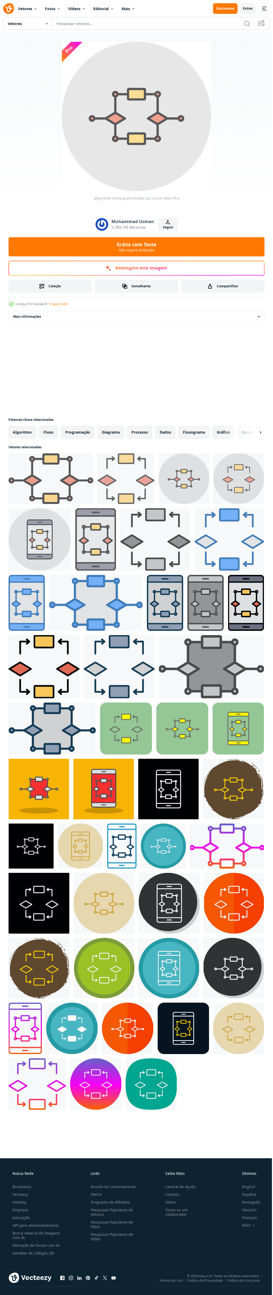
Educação (20, 1217)
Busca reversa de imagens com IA (35, 1235)
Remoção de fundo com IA (35, 1245)
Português (248, 1202)
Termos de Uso (167, 1280)
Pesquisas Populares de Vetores (110, 1212)
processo (139, 432)
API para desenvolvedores (35, 1225)
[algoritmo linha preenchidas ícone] (246, 603)
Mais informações (27, 316)
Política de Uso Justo (239, 1280)
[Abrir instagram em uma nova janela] (71, 1278)
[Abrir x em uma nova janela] (105, 1278)
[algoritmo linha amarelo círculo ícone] (80, 846)
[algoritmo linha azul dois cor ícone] (121, 846)
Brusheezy (21, 1186)
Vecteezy (19, 1194)
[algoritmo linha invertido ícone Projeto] (168, 789)
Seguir (166, 227)
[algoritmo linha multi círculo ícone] (163, 846)
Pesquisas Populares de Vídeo (110, 1236)
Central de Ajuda (178, 1186)
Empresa (20, 1209)
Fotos (50, 8)
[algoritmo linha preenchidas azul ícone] (229, 539)
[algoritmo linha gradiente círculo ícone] (95, 1084)
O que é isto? (58, 304)
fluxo (48, 432)
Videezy (19, 1202)
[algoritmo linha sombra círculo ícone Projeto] (169, 903)
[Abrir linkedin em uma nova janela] (79, 1278)
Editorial (101, 8)
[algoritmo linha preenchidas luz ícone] (51, 478)
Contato (169, 1194)
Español (246, 1194)
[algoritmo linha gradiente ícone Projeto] (227, 846)
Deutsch (246, 1209)
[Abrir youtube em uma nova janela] (113, 1278)
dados (165, 432)
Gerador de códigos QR (33, 1253)
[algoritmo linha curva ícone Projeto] (151, 1084)
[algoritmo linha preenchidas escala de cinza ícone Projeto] (155, 539)
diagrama (111, 432)
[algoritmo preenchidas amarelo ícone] (126, 729)
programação (77, 432)
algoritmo (22, 432)
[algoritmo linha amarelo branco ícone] (234, 903)
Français (246, 1217)
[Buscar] (243, 23)
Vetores (25, 8)
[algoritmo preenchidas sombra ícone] (39, 789)
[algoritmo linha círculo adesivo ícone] (233, 789)
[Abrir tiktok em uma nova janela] (96, 1278)
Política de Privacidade (201, 1280)
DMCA (94, 1194)
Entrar (244, 8)
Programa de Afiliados (109, 1202)
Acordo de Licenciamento (111, 1186)
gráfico (223, 432)
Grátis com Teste (135, 246)
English (245, 1186)
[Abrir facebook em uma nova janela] (62, 1278)
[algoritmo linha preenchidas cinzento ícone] (165, 603)
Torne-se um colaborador (174, 1212)
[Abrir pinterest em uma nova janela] (88, 1278)
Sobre (168, 1202)
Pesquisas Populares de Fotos (110, 1224)
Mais (126, 8)
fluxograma (194, 432)
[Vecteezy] (8, 8)
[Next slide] (251, 432)
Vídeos (74, 8)
